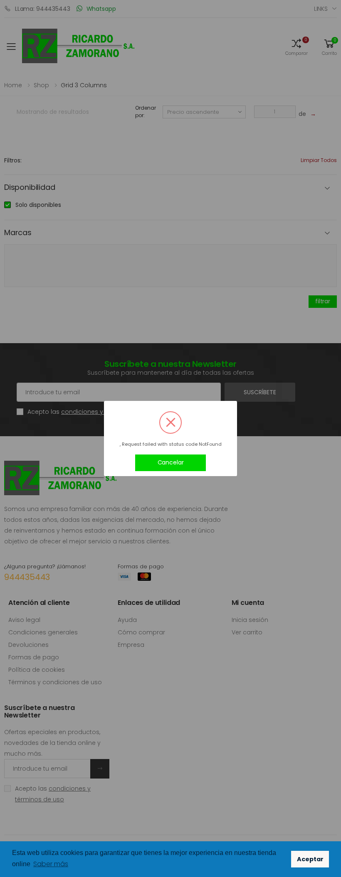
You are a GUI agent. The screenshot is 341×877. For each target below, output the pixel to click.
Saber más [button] (50, 864)
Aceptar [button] (310, 859)
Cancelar (171, 462)
